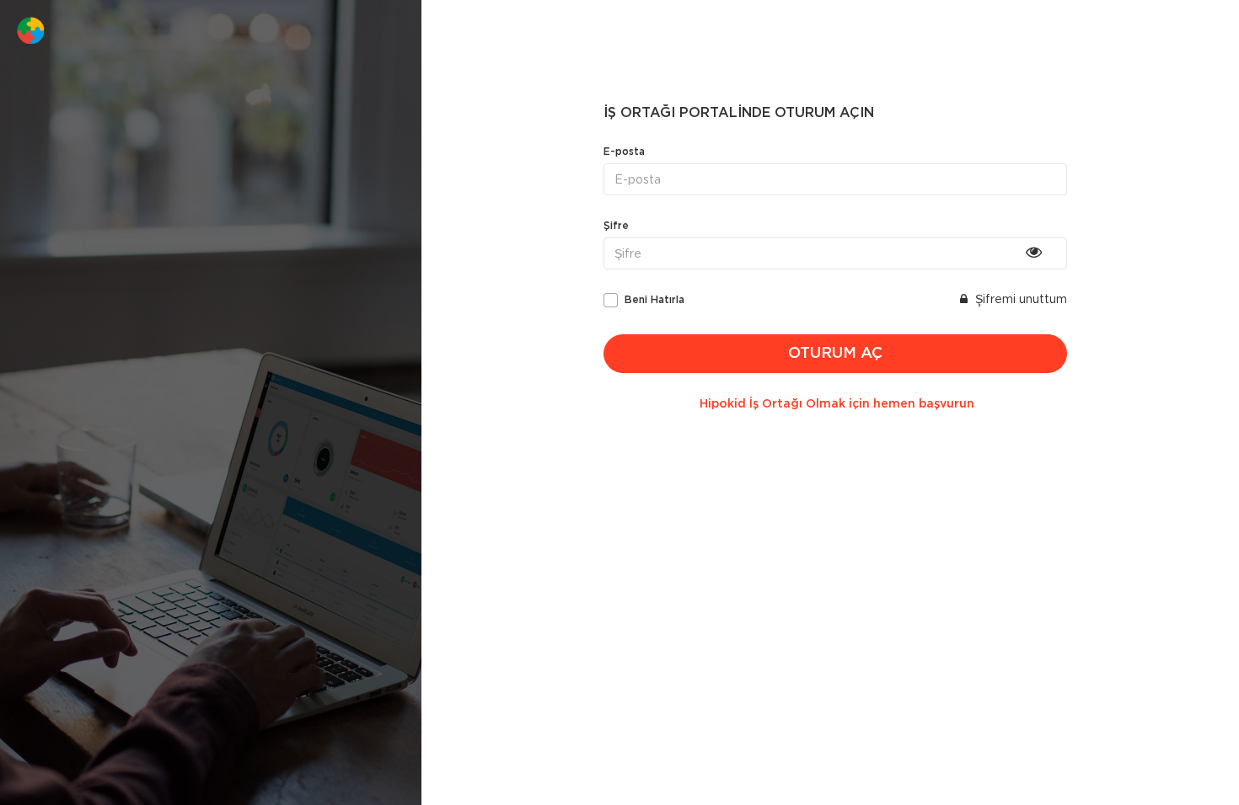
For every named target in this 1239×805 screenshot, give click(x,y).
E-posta (624, 152)
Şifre (616, 226)
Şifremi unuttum (1019, 298)
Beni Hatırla (654, 300)
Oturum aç (835, 353)
